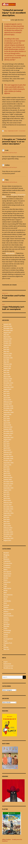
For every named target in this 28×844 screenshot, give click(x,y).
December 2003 (8, 532)
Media (5, 590)
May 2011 (6, 362)
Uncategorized (8, 639)
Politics (6, 611)
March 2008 (7, 425)
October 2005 (8, 486)
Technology (7, 630)
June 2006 (7, 469)
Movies (6, 597)
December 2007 (8, 431)
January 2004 (8, 530)
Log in (5, 661)
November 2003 (8, 534)
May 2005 (6, 496)
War (5, 645)
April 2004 (7, 523)
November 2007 (8, 433)
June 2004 (7, 519)
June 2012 (6, 349)
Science (6, 622)
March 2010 (7, 376)
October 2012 (7, 343)
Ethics (5, 569)
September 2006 (8, 462)
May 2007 (6, 446)
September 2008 (8, 412)
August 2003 (7, 540)
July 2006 (6, 467)
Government (7, 574)
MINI (5, 592)
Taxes (5, 628)
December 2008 (8, 406)
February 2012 (8, 353)
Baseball (6, 553)
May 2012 (6, 351)
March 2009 (7, 400)
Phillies (6, 607)
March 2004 (7, 525)
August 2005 (7, 490)
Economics (7, 567)
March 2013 (7, 337)
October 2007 (8, 435)
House (5, 580)
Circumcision (22, 130)
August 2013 (7, 332)
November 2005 (8, 483)
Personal (6, 605)
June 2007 (7, 444)
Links (5, 584)
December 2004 (8, 507)
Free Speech (7, 571)
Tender (6, 634)
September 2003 (8, 538)
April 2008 (7, 423)
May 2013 (6, 334)
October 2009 (8, 385)
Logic (5, 586)
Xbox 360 (6, 649)
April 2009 (7, 397)
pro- (16, 194)
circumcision (21, 194)
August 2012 (7, 345)
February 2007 (8, 452)
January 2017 (7, 324)
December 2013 (8, 330)
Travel (6, 636)
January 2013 (7, 341)
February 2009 (8, 402)
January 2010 (7, 381)
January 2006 (8, 479)
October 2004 (8, 511)
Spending (6, 624)
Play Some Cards (9, 609)
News (5, 603)
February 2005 (8, 502)
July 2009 (6, 391)
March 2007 (7, 450)
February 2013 (8, 339)
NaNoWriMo (7, 601)
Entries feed (7, 664)
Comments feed (8, 666)
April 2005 (7, 498)
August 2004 (7, 515)
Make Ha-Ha (7, 588)
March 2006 (7, 475)
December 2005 (8, 481)
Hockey (6, 578)
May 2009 (7, 395)
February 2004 (8, 528)
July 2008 (6, 416)
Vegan (5, 641)
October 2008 (8, 410)
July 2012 (6, 347)
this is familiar (10, 253)
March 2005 (7, 500)
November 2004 (8, 509)
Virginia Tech (8, 643)
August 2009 (7, 389)
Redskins (6, 620)
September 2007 (8, 437)
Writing (6, 647)
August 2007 (7, 439)
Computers (7, 565)
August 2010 (7, 368)
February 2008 (8, 427)
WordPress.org (8, 668)
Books (5, 557)
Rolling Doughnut (6, 839)
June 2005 (7, 494)
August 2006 (7, 465)
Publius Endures (8, 615)
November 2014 (8, 328)
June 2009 (7, 393)
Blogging (6, 555)
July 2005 (6, 492)
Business (6, 559)
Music (5, 599)
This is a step (6, 20)
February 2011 (8, 364)
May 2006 (7, 471)
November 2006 (8, 458)
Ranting (6, 618)
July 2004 (6, 517)
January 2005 (8, 504)
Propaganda (7, 613)
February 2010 (8, 379)
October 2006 (8, 460)
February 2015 (8, 326)
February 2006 (8, 477)
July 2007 (6, 442)
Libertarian (7, 582)
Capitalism (7, 561)
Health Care (7, 576)
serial (12, 194)
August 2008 (7, 414)
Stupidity (6, 626)
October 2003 (8, 536)
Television (7, 632)
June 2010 (6, 370)
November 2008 (8, 408)
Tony (5, 130)
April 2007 (7, 448)
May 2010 (6, 372)
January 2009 (8, 404)
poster (4, 196)
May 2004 (7, 521)
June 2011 (6, 360)
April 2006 (7, 473)
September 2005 (8, 488)
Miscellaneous (8, 595)
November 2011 (8, 358)
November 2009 (8, 383)
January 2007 (8, 454)
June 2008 (7, 418)
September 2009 (8, 387)
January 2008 (8, 429)
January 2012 (7, 355)
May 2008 (7, 421)
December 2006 (8, 456)
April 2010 (7, 374)
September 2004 (8, 513)
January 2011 (7, 366)
